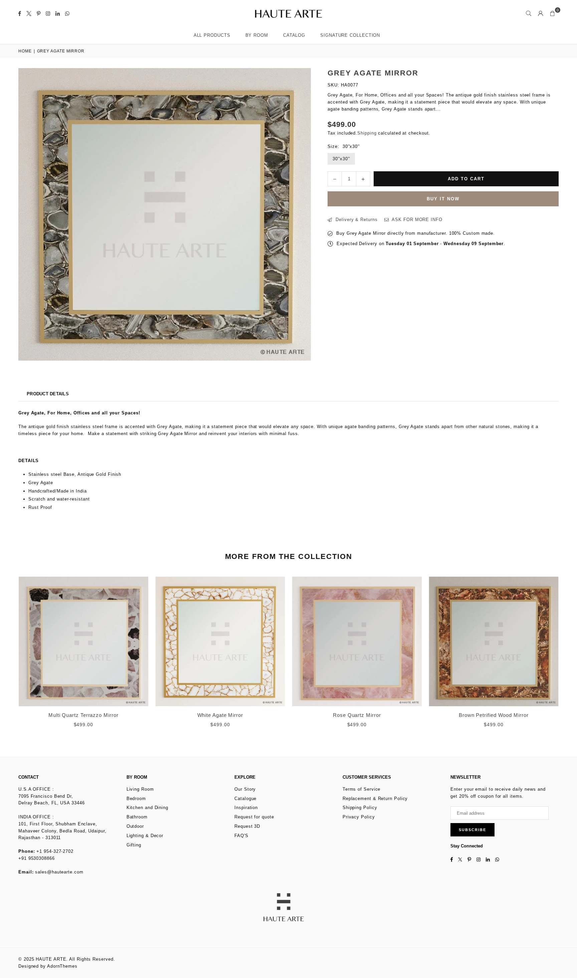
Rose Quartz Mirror (357, 715)
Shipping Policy (360, 807)
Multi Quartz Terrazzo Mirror (83, 715)
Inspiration (246, 807)
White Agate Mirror (220, 715)
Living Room (140, 789)
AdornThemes (62, 966)
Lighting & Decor (145, 835)
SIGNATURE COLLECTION (350, 35)
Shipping (366, 133)
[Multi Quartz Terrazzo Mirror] (83, 641)
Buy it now (443, 198)
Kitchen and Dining (147, 807)
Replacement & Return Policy (375, 798)
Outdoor (135, 826)
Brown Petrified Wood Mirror (494, 715)
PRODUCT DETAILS (48, 393)
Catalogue (245, 798)
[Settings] (541, 13)
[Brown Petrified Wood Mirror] (494, 641)
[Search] (529, 13)
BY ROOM (256, 35)
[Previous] (11, 656)
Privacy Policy (359, 816)
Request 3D (247, 826)
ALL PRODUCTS (212, 35)
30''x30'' (341, 158)
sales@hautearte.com (59, 871)
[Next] (566, 656)
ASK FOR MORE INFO (416, 219)
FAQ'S (241, 835)
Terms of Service (362, 789)
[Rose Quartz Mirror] (357, 641)
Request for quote (254, 816)
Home (25, 51)
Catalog (294, 35)
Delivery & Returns (355, 219)
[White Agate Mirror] (220, 641)
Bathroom (137, 816)
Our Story (245, 789)
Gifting (134, 844)
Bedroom (136, 798)
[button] (553, 13)
